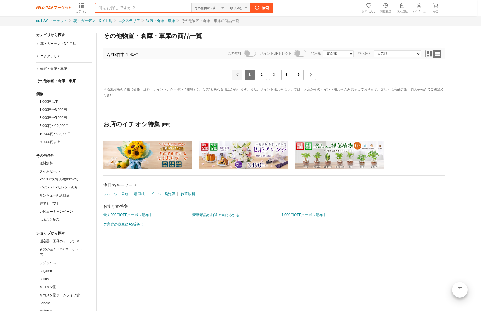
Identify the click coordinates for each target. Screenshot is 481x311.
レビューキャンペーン (56, 212)
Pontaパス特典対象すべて (59, 179)
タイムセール (50, 171)
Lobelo (45, 303)
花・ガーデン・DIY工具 (92, 21)
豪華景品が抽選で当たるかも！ (217, 215)
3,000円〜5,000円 (53, 118)
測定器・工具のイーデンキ (60, 241)
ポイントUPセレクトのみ (59, 187)
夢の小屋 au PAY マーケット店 (61, 252)
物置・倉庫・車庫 (160, 21)
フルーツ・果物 (116, 194)
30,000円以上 (50, 142)
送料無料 (46, 163)
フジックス (48, 263)
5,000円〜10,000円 (54, 126)
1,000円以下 (49, 102)
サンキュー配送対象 (55, 195)
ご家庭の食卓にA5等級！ (123, 224)
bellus (44, 279)
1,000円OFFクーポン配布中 (304, 215)
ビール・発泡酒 (162, 194)
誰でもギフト (50, 203)
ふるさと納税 (50, 220)
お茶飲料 (188, 194)
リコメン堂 (48, 287)
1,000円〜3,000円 (53, 110)
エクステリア (129, 21)
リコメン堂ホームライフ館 (60, 295)
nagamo (46, 271)
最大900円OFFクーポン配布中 (128, 215)
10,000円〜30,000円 (55, 134)
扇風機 (139, 194)
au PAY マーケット (51, 21)
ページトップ (460, 290)
